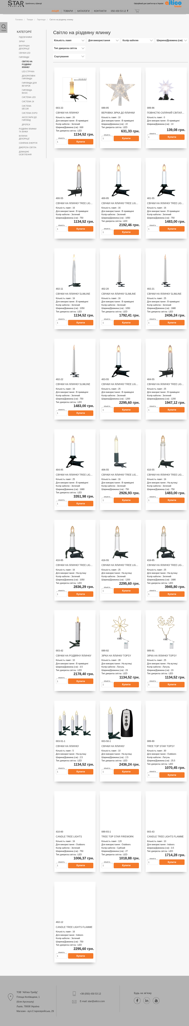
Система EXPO (29, 113)
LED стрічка (28, 71)
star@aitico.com (96, 1001)
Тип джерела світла (65, 48)
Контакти (100, 11)
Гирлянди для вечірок (29, 84)
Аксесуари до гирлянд (29, 118)
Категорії (24, 31)
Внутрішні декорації (24, 47)
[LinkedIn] (147, 1000)
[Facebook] (138, 1000)
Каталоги (83, 11)
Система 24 (28, 101)
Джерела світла (27, 147)
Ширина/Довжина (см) (170, 40)
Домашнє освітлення (25, 153)
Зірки (22, 41)
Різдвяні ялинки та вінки (27, 130)
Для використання (99, 40)
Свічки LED (24, 53)
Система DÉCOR (26, 107)
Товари (68, 11)
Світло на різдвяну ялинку (61, 19)
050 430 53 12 (118, 11)
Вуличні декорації (24, 137)
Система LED (29, 97)
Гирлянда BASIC (27, 91)
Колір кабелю (131, 40)
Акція (55, 11)
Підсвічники (25, 37)
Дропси (26, 124)
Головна (19, 19)
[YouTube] (157, 1000)
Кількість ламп (62, 40)
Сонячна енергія (28, 143)
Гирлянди (41, 19)
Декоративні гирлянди (28, 77)
